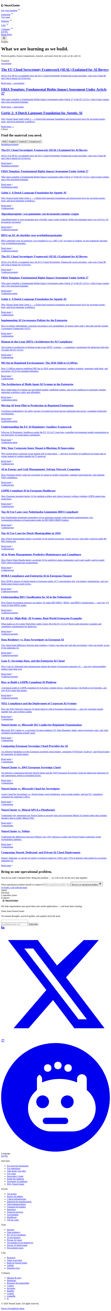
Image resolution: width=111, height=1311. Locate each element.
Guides (23, 142)
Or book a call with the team (14, 887)
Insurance (11, 1209)
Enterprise (5, 14)
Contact (10, 1293)
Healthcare (12, 1217)
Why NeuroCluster (15, 1184)
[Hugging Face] (55, 1151)
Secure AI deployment (17, 1245)
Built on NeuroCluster (17, 1263)
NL (6, 32)
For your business (9, 10)
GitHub (10, 1265)
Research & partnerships (18, 1283)
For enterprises (13, 1168)
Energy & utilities (15, 1196)
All (4, 142)
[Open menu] (4, 38)
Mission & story (14, 1278)
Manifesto (11, 1280)
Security (10, 1229)
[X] (55, 1037)
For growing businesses (17, 1166)
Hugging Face (13, 1268)
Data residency (14, 1232)
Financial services (15, 1212)
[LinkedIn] (3, 928)
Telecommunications (16, 1204)
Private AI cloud (14, 1240)
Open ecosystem (14, 1260)
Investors (11, 1288)
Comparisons (35, 142)
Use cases (5, 17)
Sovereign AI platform (17, 1181)
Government (12, 1214)
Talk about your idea (16, 1171)
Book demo (6, 34)
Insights (12, 142)
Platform (5, 21)
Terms (11, 1308)
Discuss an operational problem (85, 885)
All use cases (13, 1220)
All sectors (12, 1194)
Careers (10, 1285)
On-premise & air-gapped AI (20, 1242)
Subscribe (33, 924)
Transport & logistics (16, 1207)
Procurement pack (15, 1248)
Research (11, 1257)
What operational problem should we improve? (22, 884)
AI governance (14, 1237)
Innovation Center (15, 1176)
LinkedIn (11, 1296)
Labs (3, 25)
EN (2, 32)
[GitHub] (3, 1041)
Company (5, 29)
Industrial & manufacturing (19, 1201)
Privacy (4, 1308)
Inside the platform (15, 1179)
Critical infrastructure (16, 1199)
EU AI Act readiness (16, 1235)
